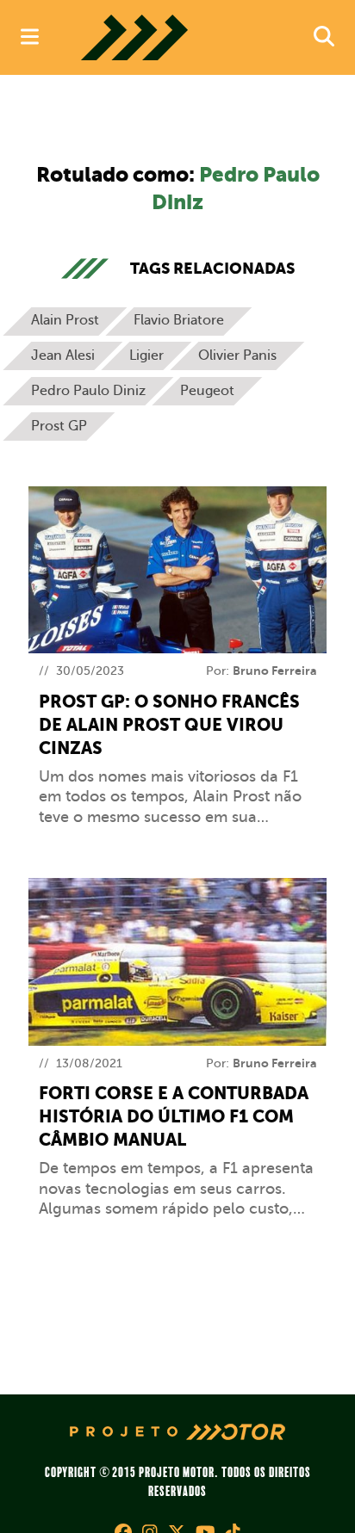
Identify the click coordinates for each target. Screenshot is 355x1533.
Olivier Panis (237, 355)
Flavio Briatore (179, 320)
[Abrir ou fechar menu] (30, 37)
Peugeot (207, 391)
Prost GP (59, 426)
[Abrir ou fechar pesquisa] (324, 37)
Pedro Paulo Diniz (88, 391)
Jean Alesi (63, 355)
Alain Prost (65, 320)
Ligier (146, 355)
